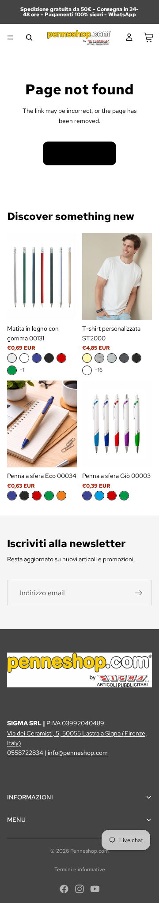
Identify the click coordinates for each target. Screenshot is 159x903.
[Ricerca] (29, 37)
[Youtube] (95, 889)
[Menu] (10, 37)
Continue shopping (79, 153)
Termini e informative (79, 869)
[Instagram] (79, 889)
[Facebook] (64, 889)
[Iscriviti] (138, 593)
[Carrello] (148, 37)
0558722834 (25, 753)
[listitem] (12, 358)
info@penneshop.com (78, 753)
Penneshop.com (89, 850)
